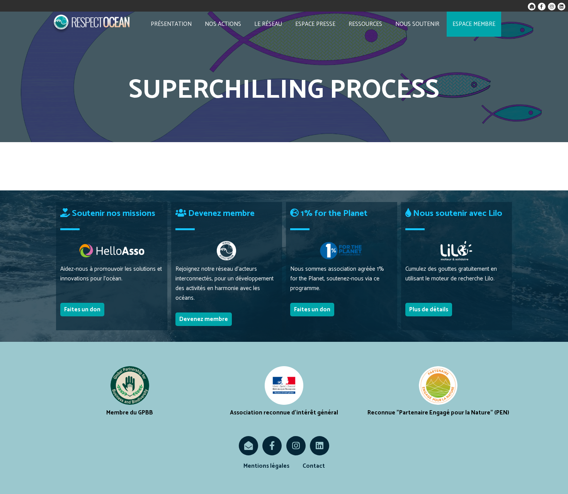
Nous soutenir (417, 24)
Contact (314, 466)
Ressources (365, 24)
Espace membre (473, 24)
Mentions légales (266, 466)
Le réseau (268, 24)
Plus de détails (428, 309)
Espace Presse (315, 24)
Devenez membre (203, 319)
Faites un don (82, 309)
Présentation (171, 24)
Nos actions (223, 24)
